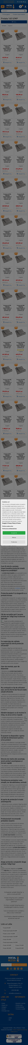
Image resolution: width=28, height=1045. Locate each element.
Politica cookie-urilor (7, 526)
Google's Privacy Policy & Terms (11, 523)
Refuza (14, 537)
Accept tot (14, 533)
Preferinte (14, 542)
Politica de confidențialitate (9, 528)
